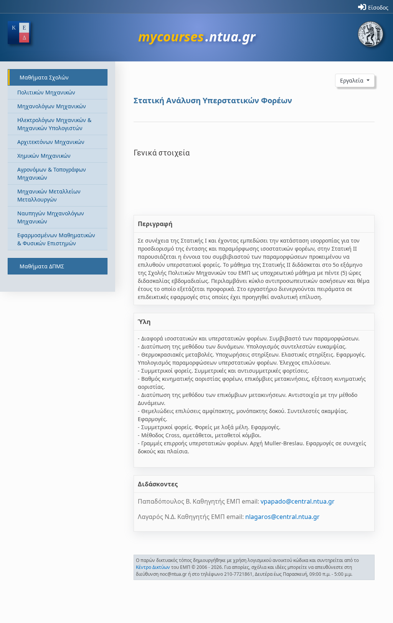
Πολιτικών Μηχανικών (46, 92)
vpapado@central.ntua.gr (298, 501)
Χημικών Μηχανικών (44, 155)
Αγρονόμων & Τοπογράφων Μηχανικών (51, 173)
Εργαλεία (352, 80)
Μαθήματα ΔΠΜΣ (42, 266)
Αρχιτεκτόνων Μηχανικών (50, 141)
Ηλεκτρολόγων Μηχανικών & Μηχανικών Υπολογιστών (54, 124)
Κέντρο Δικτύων (153, 567)
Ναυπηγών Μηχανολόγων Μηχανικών (50, 217)
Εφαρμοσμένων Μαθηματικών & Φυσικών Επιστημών (56, 239)
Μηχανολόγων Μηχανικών (51, 106)
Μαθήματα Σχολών (44, 77)
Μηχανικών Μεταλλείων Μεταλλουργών (49, 195)
